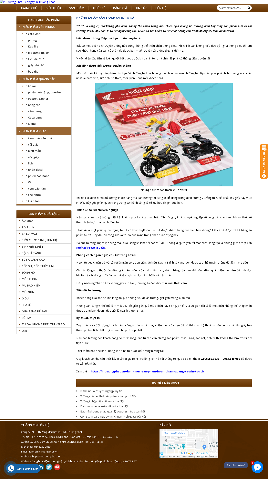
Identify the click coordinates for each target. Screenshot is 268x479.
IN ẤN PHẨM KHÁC (34, 131)
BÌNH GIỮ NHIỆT (33, 246)
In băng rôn (32, 105)
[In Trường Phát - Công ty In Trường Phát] (134, 2)
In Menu (30, 124)
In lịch (29, 163)
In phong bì (32, 40)
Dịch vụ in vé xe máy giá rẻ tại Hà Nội (104, 406)
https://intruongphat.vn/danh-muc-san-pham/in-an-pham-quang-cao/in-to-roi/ (147, 371)
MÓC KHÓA (29, 279)
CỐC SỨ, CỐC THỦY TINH (38, 266)
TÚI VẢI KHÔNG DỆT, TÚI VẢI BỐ (43, 324)
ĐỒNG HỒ (28, 272)
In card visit (33, 34)
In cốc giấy (32, 157)
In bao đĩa (31, 71)
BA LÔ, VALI (29, 233)
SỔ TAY (27, 318)
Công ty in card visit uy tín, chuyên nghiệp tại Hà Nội (113, 416)
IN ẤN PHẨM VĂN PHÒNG (38, 27)
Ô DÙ (25, 298)
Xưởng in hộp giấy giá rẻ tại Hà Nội (102, 401)
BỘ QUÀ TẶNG (31, 253)
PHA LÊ (26, 305)
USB (24, 331)
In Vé (28, 182)
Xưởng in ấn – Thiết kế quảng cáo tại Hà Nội (108, 396)
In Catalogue (33, 117)
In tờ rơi (30, 86)
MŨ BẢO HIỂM (31, 285)
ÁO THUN (28, 227)
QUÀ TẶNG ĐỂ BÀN (34, 311)
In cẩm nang (33, 111)
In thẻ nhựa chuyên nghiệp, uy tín (101, 391)
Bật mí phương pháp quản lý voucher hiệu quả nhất (112, 411)
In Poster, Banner (36, 98)
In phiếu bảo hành (37, 176)
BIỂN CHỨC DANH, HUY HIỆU (40, 240)
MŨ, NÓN (28, 292)
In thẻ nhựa (33, 195)
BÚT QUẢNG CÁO (33, 259)
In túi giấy (31, 144)
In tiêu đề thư (34, 59)
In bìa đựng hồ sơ (37, 53)
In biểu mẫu (33, 151)
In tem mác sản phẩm (40, 138)
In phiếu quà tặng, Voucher (43, 92)
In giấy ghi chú (35, 65)
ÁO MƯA (27, 221)
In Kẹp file (31, 46)
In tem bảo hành (36, 188)
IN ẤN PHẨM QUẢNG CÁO (38, 79)
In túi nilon (32, 201)
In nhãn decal (34, 170)
